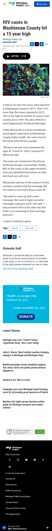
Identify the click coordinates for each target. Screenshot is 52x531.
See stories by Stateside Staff (18, 268)
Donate (43, 4)
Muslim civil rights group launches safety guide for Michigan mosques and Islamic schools (23, 404)
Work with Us (11, 485)
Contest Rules (12, 502)
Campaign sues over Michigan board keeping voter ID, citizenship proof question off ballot (25, 391)
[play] (4, 527)
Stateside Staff (10, 42)
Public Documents (13, 491)
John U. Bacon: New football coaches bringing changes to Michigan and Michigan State (26, 354)
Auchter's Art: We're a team (16, 379)
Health (15, 228)
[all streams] (48, 527)
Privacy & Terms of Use (16, 508)
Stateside (30, 228)
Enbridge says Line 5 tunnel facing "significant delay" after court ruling (21, 341)
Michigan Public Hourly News (18, 496)
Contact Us (10, 479)
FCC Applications (13, 514)
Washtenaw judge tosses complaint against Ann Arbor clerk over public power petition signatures (24, 367)
